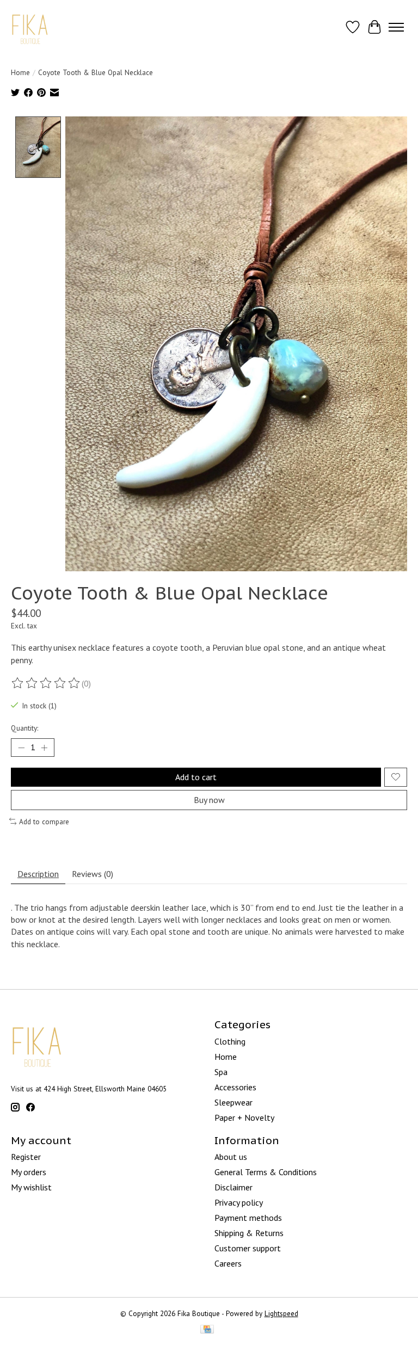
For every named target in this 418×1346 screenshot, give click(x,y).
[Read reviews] (46, 683)
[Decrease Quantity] (21, 747)
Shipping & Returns (249, 1232)
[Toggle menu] (396, 27)
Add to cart (196, 776)
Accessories (235, 1087)
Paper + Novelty (244, 1117)
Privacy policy (238, 1202)
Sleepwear (233, 1102)
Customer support (247, 1248)
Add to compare (44, 821)
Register (26, 1156)
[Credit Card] (207, 1330)
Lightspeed (281, 1313)
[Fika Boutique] (30, 27)
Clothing (229, 1041)
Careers (228, 1263)
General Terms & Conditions (265, 1171)
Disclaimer (233, 1187)
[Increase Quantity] (44, 747)
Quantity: (24, 728)
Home (20, 72)
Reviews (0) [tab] (92, 873)
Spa (221, 1071)
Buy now (209, 799)
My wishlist (31, 1187)
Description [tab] (38, 873)
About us (230, 1156)
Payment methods (248, 1217)
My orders (28, 1171)
